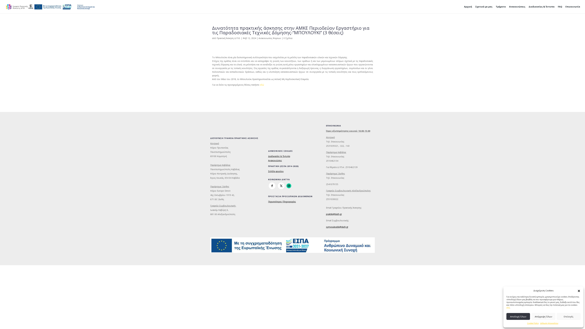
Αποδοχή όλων (518, 316)
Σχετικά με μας (483, 7)
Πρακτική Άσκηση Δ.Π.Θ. (228, 38)
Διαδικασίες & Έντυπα (542, 7)
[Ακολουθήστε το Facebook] (272, 185)
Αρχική (468, 7)
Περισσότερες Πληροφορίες (282, 201)
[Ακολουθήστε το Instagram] (288, 185)
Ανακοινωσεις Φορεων (270, 38)
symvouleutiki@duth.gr (337, 226)
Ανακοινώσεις (517, 7)
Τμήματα (501, 7)
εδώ (508, 307)
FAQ (560, 7)
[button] (578, 290)
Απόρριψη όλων (543, 316)
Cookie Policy (533, 323)
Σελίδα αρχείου (276, 171)
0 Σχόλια (288, 38)
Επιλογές (568, 316)
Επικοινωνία (573, 7)
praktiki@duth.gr (334, 214)
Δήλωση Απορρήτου (549, 323)
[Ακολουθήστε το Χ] (281, 185)
